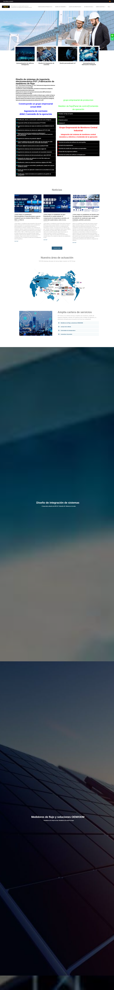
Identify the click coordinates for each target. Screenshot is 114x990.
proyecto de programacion (66, 145)
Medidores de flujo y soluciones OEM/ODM (72, 323)
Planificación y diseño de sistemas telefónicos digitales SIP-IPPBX (35, 162)
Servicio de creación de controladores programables (72, 148)
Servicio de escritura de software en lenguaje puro (72, 154)
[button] (36, 119)
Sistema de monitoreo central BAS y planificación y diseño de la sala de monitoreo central (36, 166)
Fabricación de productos (45, 6)
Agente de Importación (75, 6)
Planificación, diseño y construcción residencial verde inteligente (34, 119)
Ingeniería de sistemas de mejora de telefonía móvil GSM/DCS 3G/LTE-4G (36, 126)
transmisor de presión (66, 334)
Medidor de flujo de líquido (66, 113)
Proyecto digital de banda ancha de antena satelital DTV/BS (33, 145)
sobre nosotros (100, 6)
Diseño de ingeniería (60, 6)
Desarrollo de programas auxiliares (68, 151)
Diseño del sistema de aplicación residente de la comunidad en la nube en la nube (36, 170)
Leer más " (16, 241)
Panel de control (63, 120)
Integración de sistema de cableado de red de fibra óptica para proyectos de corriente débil (34, 159)
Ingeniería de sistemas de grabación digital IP (29, 138)
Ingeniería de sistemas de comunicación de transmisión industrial (35, 152)
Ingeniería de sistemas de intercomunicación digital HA (32, 149)
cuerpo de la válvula (66, 326)
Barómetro (62, 117)
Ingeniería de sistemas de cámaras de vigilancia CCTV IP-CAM (34, 130)
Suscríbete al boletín (8, 1)
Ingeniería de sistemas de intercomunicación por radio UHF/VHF (34, 155)
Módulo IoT (62, 123)
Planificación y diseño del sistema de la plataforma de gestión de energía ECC (34, 174)
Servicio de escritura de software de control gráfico (72, 142)
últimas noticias (88, 6)
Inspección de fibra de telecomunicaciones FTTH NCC (32, 122)
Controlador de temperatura (68, 330)
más (109, 6)
